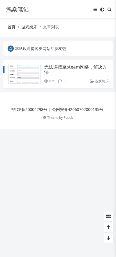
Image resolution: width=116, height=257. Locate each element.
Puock (68, 117)
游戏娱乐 (29, 26)
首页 (11, 26)
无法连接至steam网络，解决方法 (75, 69)
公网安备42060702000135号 (77, 109)
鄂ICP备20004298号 (29, 109)
